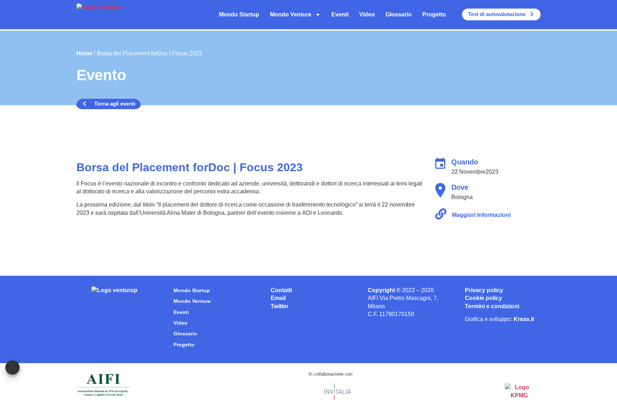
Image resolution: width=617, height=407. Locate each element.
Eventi (339, 14)
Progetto (434, 14)
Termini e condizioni (492, 306)
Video (367, 14)
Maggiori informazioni (481, 215)
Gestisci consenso (12, 367)
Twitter (280, 306)
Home (84, 53)
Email (278, 298)
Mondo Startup (239, 14)
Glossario (399, 14)
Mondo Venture (290, 14)
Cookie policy (483, 298)
